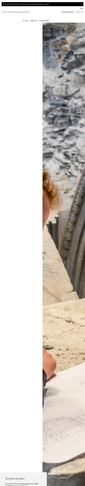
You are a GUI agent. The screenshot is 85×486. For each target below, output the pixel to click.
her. (48, 4)
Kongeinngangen (44, 20)
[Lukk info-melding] (81, 4)
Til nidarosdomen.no (67, 12)
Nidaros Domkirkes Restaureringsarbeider (16, 12)
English (81, 8)
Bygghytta (33, 20)
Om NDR (25, 20)
